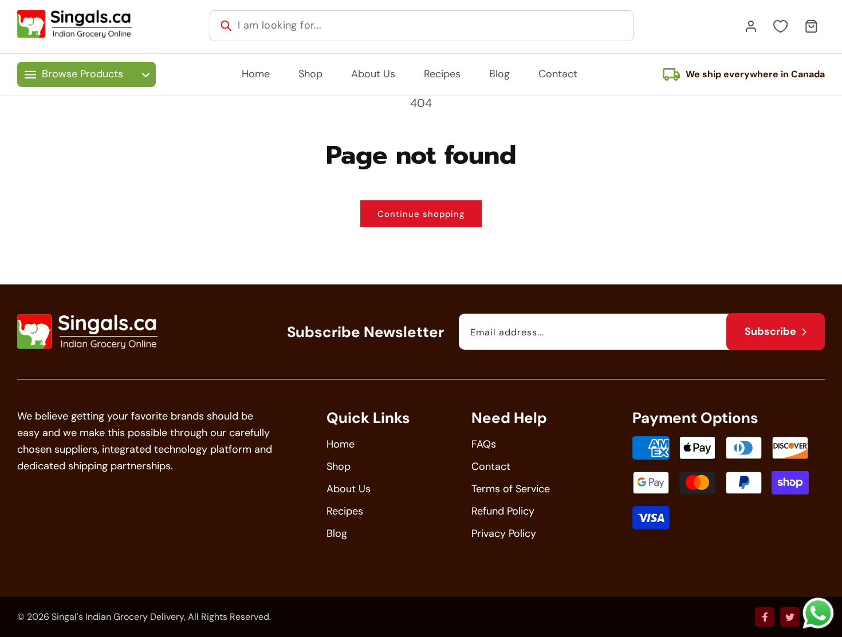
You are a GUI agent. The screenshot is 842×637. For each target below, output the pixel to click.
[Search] (226, 25)
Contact (490, 466)
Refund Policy (502, 511)
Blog (336, 533)
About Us (348, 489)
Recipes (344, 511)
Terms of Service (510, 489)
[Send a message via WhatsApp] (818, 613)
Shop (338, 466)
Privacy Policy (503, 533)
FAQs (483, 444)
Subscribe (770, 331)
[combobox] (422, 25)
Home (340, 444)
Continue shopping (421, 214)
